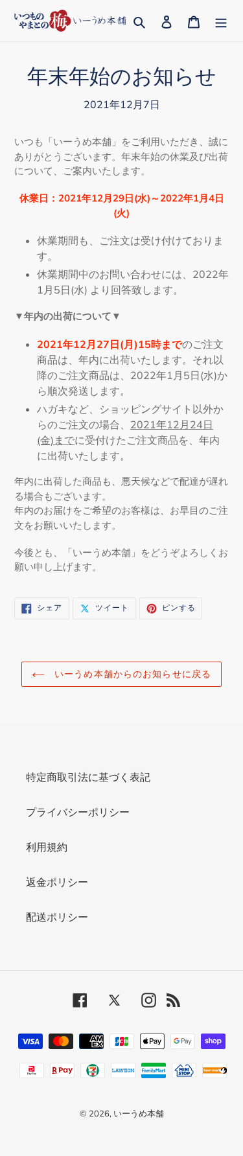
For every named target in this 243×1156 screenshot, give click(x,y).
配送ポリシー (57, 916)
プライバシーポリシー (78, 811)
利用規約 (46, 846)
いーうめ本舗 (138, 1113)
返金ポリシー (57, 881)
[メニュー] (221, 20)
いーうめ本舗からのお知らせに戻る (131, 674)
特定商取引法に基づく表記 (88, 776)
